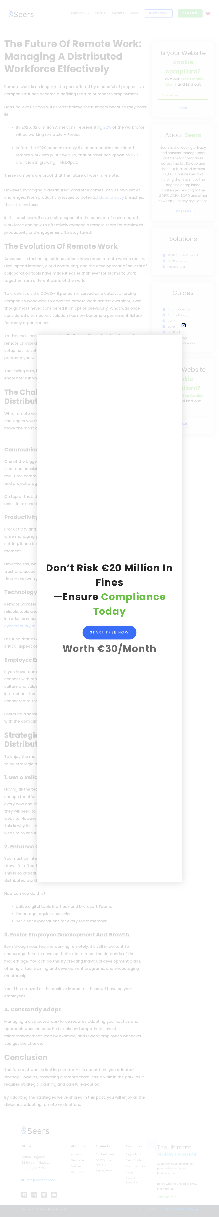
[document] (109, 608)
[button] (183, 325)
